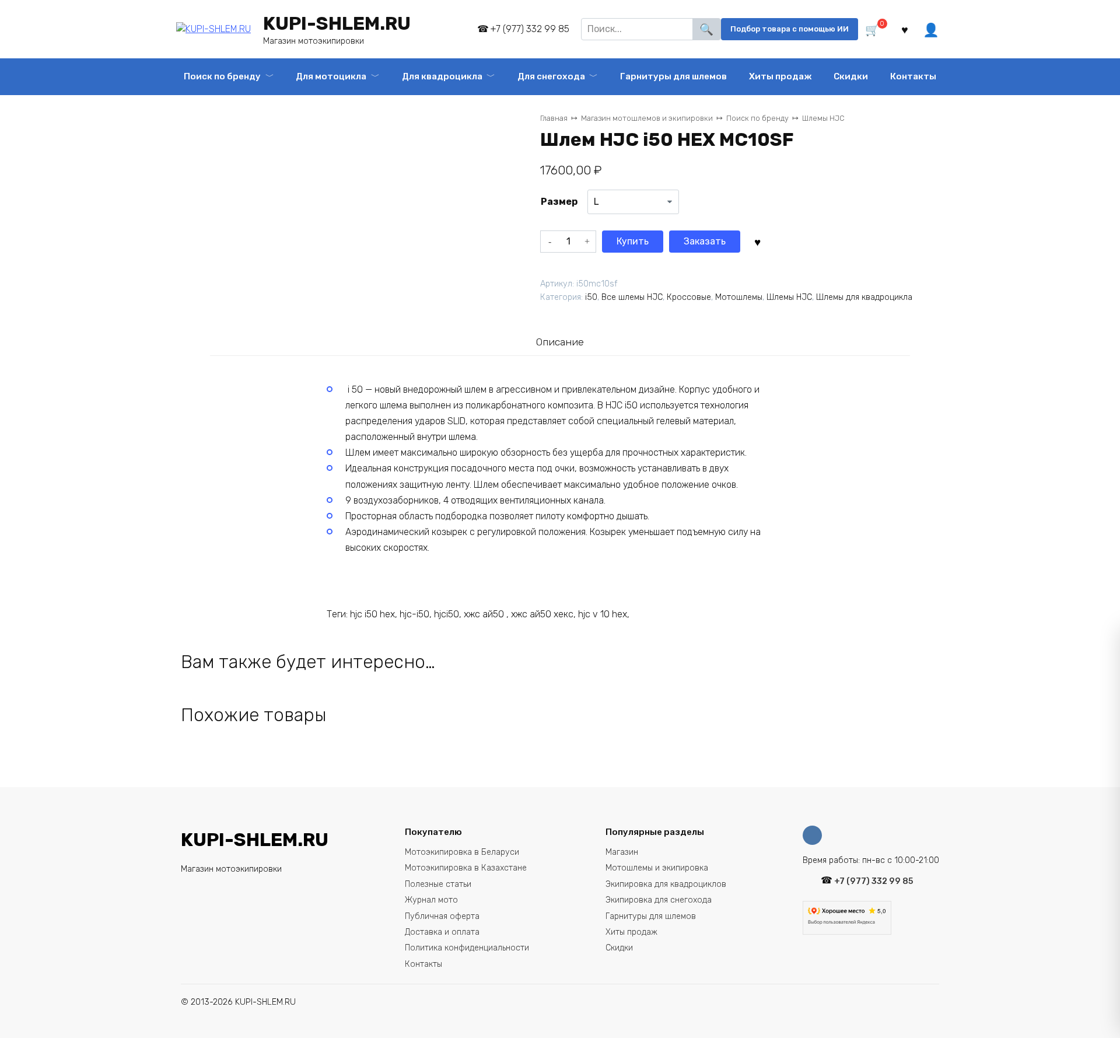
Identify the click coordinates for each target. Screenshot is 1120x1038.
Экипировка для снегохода (659, 900)
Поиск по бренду (222, 76)
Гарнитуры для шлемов (651, 916)
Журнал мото (431, 900)
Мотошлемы (738, 297)
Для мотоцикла (331, 76)
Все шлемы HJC (632, 297)
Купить (633, 241)
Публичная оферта (442, 916)
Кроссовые (689, 297)
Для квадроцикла (442, 76)
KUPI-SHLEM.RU (337, 23)
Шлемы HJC (823, 118)
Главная (554, 118)
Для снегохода (551, 76)
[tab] (560, 341)
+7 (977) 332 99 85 (529, 28)
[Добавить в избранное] (757, 241)
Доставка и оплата (442, 932)
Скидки (851, 76)
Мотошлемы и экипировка (657, 868)
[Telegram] (461, 29)
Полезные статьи (438, 884)
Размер (559, 201)
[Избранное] (904, 29)
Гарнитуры (673, 76)
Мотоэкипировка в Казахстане (466, 868)
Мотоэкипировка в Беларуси (462, 852)
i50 (591, 297)
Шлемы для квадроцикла (864, 297)
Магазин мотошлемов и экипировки (647, 118)
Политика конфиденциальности (467, 948)
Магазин (622, 852)
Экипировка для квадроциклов (666, 884)
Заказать (705, 241)
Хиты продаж (780, 76)
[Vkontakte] (815, 835)
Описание (560, 342)
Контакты (913, 76)
